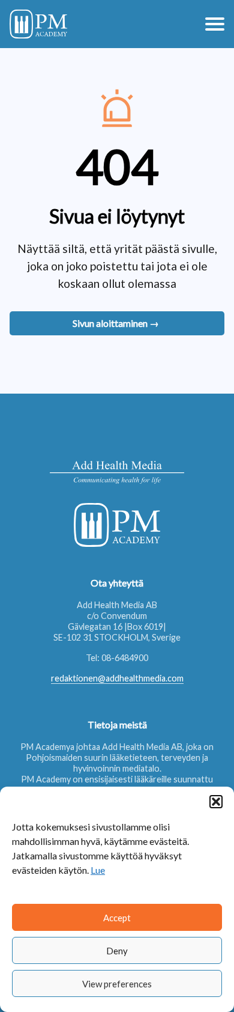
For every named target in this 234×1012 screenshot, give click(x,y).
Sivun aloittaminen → (116, 323)
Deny (117, 950)
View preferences (117, 983)
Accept (117, 917)
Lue (98, 870)
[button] (216, 802)
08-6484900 (124, 658)
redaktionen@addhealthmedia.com (117, 678)
